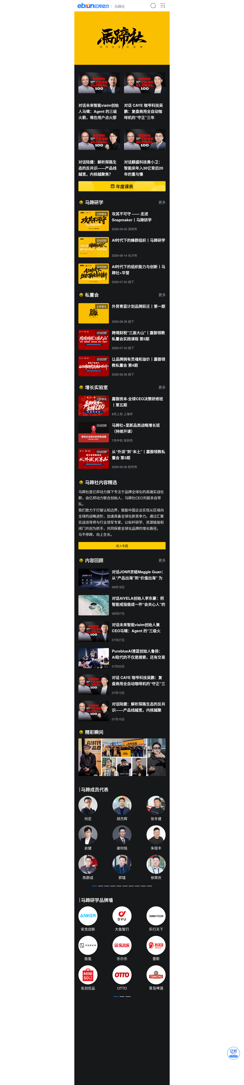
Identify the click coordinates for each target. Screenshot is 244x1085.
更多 (162, 202)
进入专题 (122, 546)
